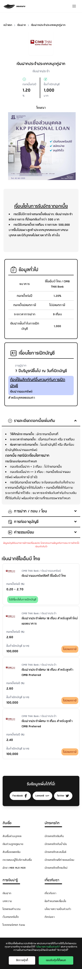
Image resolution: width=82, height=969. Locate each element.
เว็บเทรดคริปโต (11, 917)
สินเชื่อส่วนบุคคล (12, 836)
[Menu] (74, 6)
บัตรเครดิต (52, 823)
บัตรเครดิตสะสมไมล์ (55, 852)
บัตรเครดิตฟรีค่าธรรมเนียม (59, 860)
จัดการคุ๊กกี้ (22, 960)
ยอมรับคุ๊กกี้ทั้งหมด (56, 960)
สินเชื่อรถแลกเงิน (12, 852)
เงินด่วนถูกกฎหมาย (13, 844)
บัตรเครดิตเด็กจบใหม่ (56, 868)
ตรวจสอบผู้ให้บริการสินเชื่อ (17, 860)
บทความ (7, 901)
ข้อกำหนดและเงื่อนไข (55, 901)
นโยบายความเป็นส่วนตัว (58, 909)
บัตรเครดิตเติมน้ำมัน (56, 844)
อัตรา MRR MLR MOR (14, 868)
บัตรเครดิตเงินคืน (54, 836)
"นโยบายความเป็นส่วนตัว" (48, 947)
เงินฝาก (7, 893)
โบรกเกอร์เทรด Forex (14, 925)
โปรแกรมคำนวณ (11, 909)
